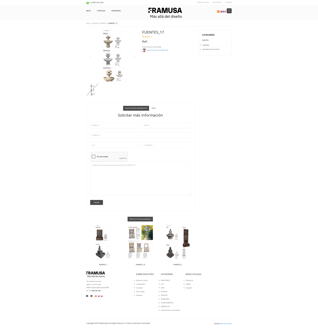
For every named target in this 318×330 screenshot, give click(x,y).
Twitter (188, 284)
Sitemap (139, 295)
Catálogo (101, 11)
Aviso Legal (140, 291)
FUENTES (95, 23)
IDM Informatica (226, 323)
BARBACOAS (165, 306)
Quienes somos (203, 2)
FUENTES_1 (103, 264)
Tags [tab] (154, 108)
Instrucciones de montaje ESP (157, 50)
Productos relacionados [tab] (140, 219)
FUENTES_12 (140, 264)
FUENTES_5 (178, 264)
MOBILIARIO (165, 299)
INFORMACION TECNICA (211, 49)
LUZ (162, 284)
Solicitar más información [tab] (136, 108)
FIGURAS (164, 291)
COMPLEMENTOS (167, 303)
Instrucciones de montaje (170, 310)
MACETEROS (165, 280)
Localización (217, 2)
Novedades (116, 11)
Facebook (189, 280)
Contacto (228, 2)
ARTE (163, 288)
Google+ (189, 288)
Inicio (88, 11)
